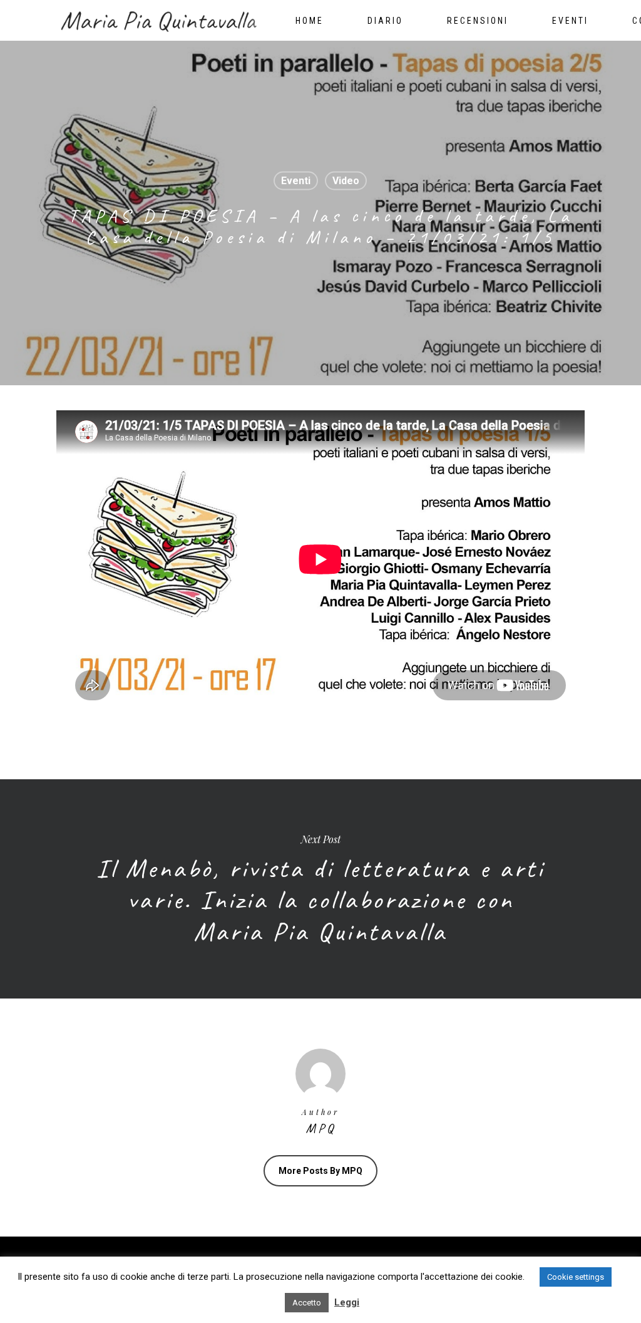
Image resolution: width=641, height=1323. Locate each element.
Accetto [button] (306, 1302)
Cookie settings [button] (575, 1277)
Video (345, 181)
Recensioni (477, 20)
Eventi (570, 20)
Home (309, 20)
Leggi (346, 1302)
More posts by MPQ (320, 1171)
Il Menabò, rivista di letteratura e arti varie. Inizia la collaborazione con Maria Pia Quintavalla (320, 889)
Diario (385, 20)
